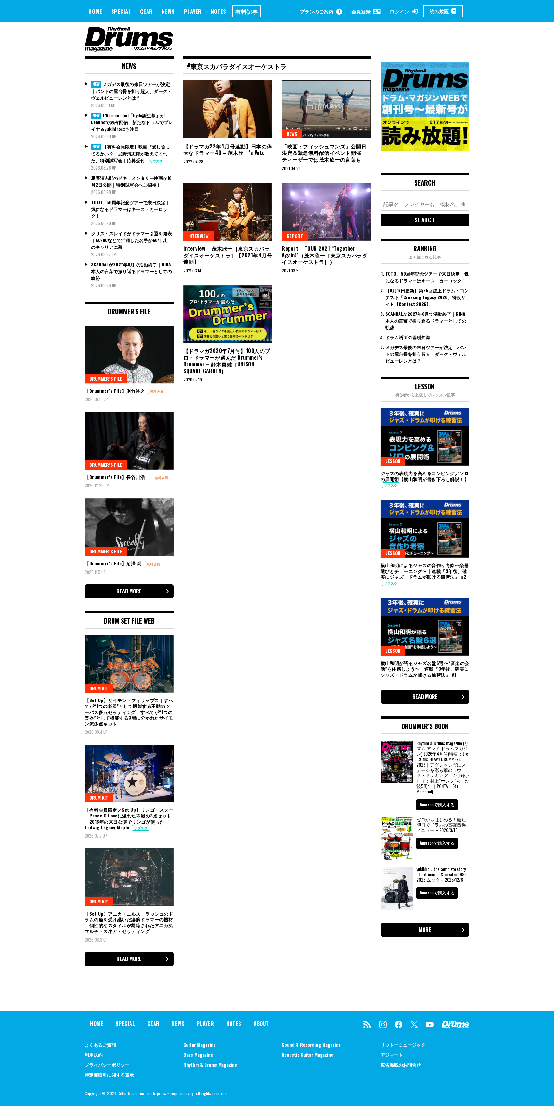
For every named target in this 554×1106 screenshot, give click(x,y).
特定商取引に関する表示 (109, 1074)
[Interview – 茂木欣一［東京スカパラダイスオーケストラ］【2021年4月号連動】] (228, 211)
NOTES (218, 11)
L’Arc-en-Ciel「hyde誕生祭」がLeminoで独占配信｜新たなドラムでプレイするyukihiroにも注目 (132, 122)
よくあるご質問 (100, 1044)
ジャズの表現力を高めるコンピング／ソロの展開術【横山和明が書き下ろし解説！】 (425, 476)
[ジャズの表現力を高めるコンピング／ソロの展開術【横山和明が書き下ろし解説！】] (425, 437)
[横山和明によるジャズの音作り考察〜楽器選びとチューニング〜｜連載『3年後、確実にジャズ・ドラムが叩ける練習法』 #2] (425, 529)
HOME (95, 11)
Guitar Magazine (199, 1044)
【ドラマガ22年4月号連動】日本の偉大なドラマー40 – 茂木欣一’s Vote (227, 149)
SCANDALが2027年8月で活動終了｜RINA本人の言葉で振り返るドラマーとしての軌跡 (131, 271)
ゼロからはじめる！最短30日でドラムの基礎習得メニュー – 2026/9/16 (441, 825)
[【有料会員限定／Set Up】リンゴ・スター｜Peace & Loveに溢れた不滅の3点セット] (129, 773)
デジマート (392, 1054)
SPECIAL (121, 11)
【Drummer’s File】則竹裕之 (116, 390)
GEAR (146, 11)
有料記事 (246, 11)
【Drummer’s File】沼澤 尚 (114, 563)
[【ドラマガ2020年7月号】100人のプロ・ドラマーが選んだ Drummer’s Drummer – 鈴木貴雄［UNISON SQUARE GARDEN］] (228, 314)
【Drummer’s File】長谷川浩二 (118, 476)
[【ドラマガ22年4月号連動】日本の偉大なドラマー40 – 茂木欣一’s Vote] (228, 109)
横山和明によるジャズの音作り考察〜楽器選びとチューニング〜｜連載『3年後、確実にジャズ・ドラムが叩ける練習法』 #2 (425, 571)
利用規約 (94, 1054)
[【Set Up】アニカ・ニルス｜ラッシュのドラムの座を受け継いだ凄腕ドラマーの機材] (129, 877)
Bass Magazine (198, 1054)
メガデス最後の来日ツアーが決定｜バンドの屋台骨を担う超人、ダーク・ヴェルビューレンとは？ (131, 90)
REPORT (295, 235)
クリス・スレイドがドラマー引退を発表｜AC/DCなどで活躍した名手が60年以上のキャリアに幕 (131, 240)
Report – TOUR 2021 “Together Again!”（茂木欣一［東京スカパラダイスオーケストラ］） (324, 255)
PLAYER (193, 11)
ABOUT (261, 1023)
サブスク (156, 160)
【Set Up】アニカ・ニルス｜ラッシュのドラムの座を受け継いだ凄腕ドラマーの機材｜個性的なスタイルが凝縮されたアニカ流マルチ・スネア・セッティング (129, 922)
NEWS (168, 11)
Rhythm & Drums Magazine (210, 1064)
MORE (425, 930)
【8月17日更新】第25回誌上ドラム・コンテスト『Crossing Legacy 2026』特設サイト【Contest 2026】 (427, 297)
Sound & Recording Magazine (311, 1044)
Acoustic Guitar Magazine (307, 1054)
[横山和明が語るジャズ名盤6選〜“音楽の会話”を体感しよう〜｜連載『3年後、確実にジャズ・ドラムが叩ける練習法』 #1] (425, 627)
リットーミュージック (403, 1044)
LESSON (392, 460)
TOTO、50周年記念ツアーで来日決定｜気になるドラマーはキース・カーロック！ (130, 209)
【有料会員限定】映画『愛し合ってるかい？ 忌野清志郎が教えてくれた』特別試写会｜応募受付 (130, 153)
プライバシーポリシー (107, 1064)
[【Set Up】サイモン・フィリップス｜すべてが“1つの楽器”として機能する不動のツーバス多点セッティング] (129, 664)
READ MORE (129, 591)
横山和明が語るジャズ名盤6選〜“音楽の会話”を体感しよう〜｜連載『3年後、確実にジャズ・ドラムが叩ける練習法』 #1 (425, 668)
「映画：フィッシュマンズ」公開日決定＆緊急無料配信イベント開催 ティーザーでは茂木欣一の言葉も (324, 152)
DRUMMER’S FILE (105, 378)
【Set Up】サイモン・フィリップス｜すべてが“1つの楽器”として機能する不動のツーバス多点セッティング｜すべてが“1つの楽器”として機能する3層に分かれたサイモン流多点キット (129, 712)
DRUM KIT (98, 688)
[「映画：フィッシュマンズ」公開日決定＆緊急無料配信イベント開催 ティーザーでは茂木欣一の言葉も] (326, 109)
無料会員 (157, 391)
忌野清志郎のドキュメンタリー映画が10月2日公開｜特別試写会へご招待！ (131, 181)
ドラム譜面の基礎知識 (407, 337)
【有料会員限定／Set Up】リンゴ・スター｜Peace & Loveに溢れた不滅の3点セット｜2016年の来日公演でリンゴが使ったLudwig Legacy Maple (129, 818)
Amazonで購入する (437, 804)
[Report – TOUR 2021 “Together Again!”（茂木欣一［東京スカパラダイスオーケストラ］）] (326, 211)
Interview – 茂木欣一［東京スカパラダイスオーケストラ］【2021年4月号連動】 (228, 255)
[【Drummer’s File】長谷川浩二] (129, 441)
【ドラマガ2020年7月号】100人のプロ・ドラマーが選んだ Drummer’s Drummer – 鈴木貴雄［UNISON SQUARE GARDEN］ (226, 360)
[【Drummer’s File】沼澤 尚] (129, 527)
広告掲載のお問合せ (401, 1064)
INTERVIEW (198, 235)
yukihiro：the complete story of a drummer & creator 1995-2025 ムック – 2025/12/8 (442, 874)
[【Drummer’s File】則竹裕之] (129, 354)
